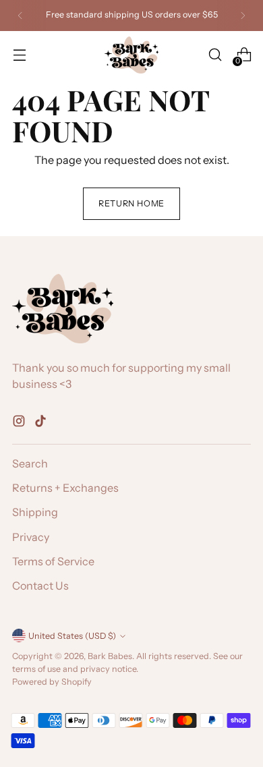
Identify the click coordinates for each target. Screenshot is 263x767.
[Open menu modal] (19, 55)
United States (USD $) (72, 636)
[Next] (243, 15)
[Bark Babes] (131, 55)
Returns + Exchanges (65, 487)
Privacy (30, 537)
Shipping (35, 512)
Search (30, 463)
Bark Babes (110, 656)
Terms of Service (53, 561)
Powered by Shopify (52, 682)
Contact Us (40, 585)
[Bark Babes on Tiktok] (42, 423)
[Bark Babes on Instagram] (20, 423)
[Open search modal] (215, 55)
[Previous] (20, 15)
